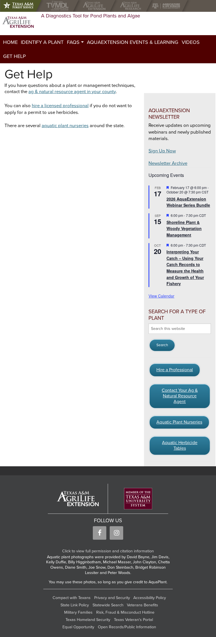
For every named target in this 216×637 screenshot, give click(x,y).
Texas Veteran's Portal (133, 619)
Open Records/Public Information (127, 627)
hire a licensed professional (60, 106)
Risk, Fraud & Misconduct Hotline (125, 612)
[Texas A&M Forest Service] (23, 6)
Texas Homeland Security (88, 619)
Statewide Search (108, 605)
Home (10, 42)
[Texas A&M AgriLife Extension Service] (95, 6)
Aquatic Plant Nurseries (179, 422)
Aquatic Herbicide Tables (179, 445)
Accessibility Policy (149, 597)
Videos (191, 42)
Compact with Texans (72, 597)
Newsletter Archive (167, 163)
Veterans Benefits (142, 605)
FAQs (73, 42)
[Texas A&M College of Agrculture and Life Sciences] (167, 6)
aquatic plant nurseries (65, 126)
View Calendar (161, 296)
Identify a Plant (42, 42)
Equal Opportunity (78, 627)
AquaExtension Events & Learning (132, 42)
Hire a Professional (174, 370)
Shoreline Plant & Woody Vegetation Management (184, 228)
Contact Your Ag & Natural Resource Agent (180, 396)
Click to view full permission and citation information (108, 551)
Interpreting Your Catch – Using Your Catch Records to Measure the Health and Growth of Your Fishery (185, 267)
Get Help (14, 56)
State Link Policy (74, 605)
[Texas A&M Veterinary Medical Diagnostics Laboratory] (58, 6)
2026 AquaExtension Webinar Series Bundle (188, 202)
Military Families (78, 612)
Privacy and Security (112, 597)
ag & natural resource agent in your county (72, 91)
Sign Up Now (162, 151)
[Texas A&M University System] (138, 499)
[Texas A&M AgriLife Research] (131, 6)
